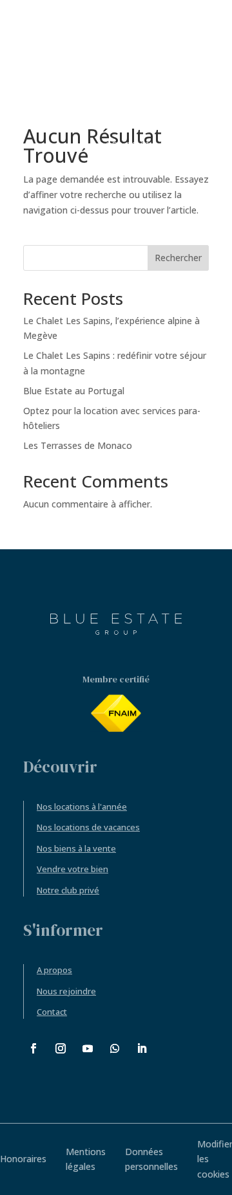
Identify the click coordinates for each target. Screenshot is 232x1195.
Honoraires (23, 1159)
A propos (54, 970)
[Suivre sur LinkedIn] (141, 1048)
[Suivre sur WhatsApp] (114, 1048)
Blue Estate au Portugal (73, 391)
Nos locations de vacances (88, 827)
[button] (202, 145)
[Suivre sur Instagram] (60, 1048)
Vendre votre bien (72, 869)
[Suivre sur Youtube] (87, 1048)
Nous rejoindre (66, 991)
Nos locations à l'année (82, 806)
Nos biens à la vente (76, 848)
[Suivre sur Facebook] (33, 1048)
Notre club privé (68, 890)
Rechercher (178, 257)
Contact (52, 1011)
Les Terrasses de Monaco (77, 445)
